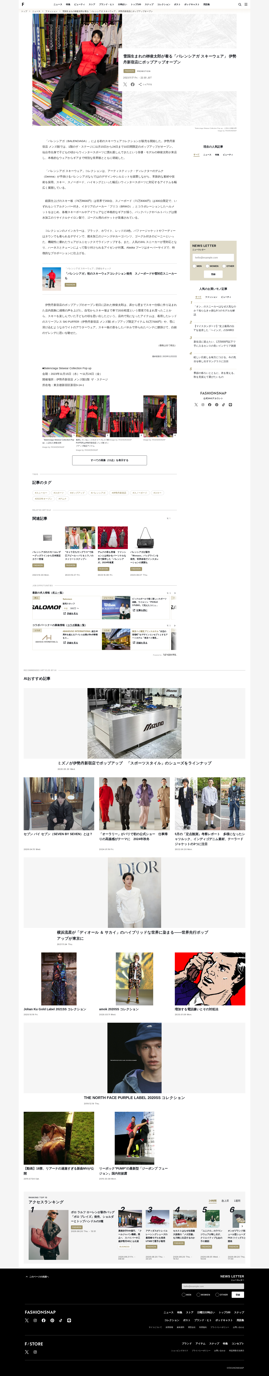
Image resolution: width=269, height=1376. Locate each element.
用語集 (206, 4)
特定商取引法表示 (236, 1351)
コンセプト (238, 1343)
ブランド (187, 1343)
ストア (92, 4)
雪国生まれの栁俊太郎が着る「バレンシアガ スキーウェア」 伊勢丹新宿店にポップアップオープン (107, 11)
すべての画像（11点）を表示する (109, 460)
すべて (196, 154)
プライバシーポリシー (219, 1327)
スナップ (149, 4)
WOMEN (214, 266)
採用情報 (169, 1327)
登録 (213, 274)
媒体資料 (180, 1327)
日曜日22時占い (206, 1312)
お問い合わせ (238, 1327)
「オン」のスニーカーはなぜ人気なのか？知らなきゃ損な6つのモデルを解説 (215, 310)
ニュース (58, 4)
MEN (199, 266)
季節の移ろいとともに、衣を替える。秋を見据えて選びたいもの (215, 375)
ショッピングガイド (179, 1351)
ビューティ (79, 4)
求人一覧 (57, 592)
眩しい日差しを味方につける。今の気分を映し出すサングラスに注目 (215, 359)
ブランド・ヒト (106, 4)
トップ (24, 11)
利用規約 (203, 1327)
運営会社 (192, 1327)
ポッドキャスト (192, 4)
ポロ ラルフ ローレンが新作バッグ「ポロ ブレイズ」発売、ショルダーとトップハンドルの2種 (93, 1217)
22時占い (122, 4)
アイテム (200, 1343)
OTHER (230, 266)
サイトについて (155, 1327)
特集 (68, 4)
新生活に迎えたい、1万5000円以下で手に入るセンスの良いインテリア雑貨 (215, 343)
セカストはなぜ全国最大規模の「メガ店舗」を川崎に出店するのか (184, 1234)
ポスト (177, 4)
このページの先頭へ (39, 1276)
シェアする (147, 84)
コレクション (163, 4)
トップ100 (136, 4)
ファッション (51, 11)
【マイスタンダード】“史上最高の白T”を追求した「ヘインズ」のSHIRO (214, 328)
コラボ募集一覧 (76, 625)
